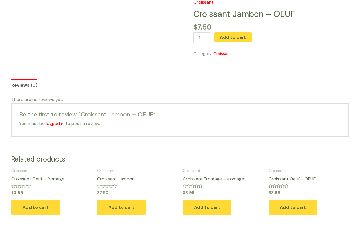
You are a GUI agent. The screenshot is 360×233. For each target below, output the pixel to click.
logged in (55, 123)
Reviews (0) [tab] (24, 85)
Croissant (222, 53)
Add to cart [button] (35, 207)
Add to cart (233, 37)
